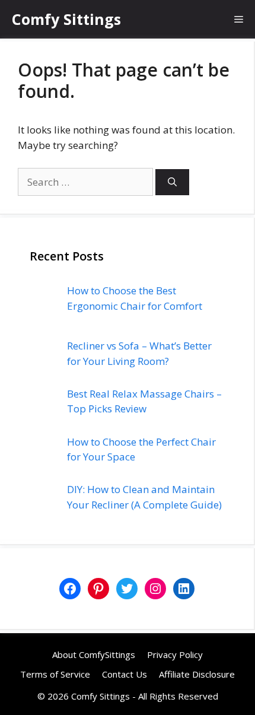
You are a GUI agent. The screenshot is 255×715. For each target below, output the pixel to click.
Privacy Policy (175, 654)
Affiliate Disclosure (197, 674)
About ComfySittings (93, 654)
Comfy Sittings (66, 19)
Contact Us (124, 674)
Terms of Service (55, 674)
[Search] (172, 182)
